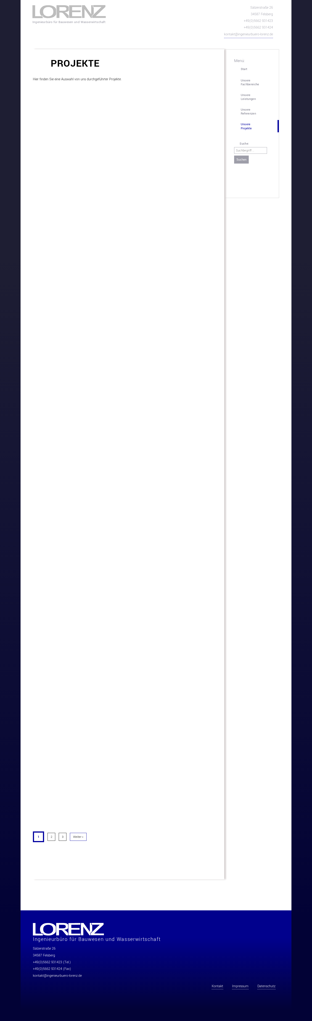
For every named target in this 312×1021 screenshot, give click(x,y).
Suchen (241, 159)
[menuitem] (255, 69)
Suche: (244, 144)
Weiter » (78, 837)
